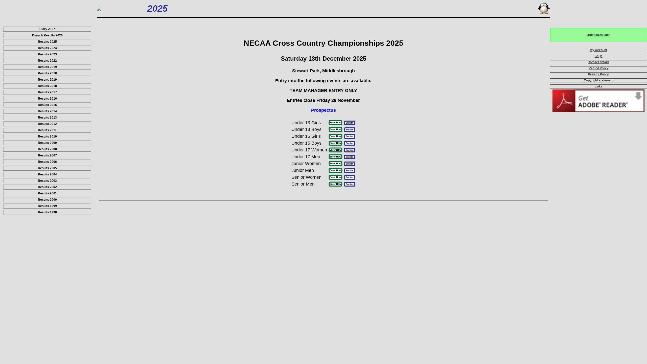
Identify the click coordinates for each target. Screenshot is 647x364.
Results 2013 (47, 117)
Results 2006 (47, 162)
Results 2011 (47, 130)
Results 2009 (47, 143)
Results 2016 (47, 98)
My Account (598, 50)
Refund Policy (599, 68)
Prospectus (323, 110)
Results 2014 (47, 111)
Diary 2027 (47, 29)
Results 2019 (47, 67)
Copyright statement (598, 80)
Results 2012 (47, 124)
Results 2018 (47, 73)
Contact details (598, 62)
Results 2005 (47, 168)
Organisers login (598, 35)
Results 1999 (47, 206)
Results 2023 (47, 54)
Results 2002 (47, 187)
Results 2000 (47, 199)
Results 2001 (47, 193)
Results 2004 (47, 174)
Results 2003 (47, 181)
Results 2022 (47, 60)
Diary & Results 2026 (47, 35)
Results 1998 (47, 212)
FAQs (599, 56)
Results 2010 (47, 136)
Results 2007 (47, 155)
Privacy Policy (598, 74)
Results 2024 (47, 48)
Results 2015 (47, 105)
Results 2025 (47, 41)
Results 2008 (47, 149)
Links (599, 86)
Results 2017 (47, 92)
